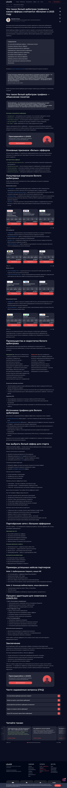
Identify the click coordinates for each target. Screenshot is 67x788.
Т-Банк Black (11, 188)
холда (22, 459)
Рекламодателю (29, 1)
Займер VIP (10, 301)
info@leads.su (45, 766)
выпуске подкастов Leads (17, 68)
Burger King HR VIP (12, 236)
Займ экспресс (10, 316)
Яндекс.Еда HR (10, 253)
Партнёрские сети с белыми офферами (17, 56)
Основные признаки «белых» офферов (17, 46)
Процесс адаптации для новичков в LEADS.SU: (19, 60)
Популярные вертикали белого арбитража (18, 48)
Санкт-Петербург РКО (13, 270)
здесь (19, 786)
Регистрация (57, 1)
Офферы (35, 1)
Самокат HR (26, 253)
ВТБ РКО (10, 201)
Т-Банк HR (10, 232)
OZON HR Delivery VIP (13, 244)
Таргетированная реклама (14, 422)
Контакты (30, 772)
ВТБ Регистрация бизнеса (29, 283)
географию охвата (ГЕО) (19, 469)
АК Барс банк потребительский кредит (45, 213)
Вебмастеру (22, 1)
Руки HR (41, 253)
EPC (21, 456)
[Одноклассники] (60, 21)
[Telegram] (60, 11)
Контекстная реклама (12, 418)
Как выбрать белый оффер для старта (17, 54)
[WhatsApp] (60, 18)
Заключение (11, 63)
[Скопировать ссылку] (60, 8)
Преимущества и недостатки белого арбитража (20, 50)
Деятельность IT (31, 774)
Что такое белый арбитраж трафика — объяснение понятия (23, 44)
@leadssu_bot (43, 769)
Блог (38, 1)
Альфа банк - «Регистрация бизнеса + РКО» (13, 284)
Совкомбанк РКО (43, 283)
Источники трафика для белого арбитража (18, 52)
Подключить (14, 223)
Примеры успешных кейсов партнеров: (18, 58)
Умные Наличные (12, 307)
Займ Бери (25, 316)
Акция (41, 1)
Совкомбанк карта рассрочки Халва (17, 192)
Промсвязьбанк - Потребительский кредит (29, 213)
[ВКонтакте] (60, 15)
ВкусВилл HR (11, 240)
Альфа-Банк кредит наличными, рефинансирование (11, 214)
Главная (17, 1)
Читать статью (11, 738)
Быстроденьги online (44, 316)
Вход (50, 1)
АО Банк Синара (12, 196)
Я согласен (57, 785)
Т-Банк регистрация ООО (14, 274)
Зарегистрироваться (20, 143)
